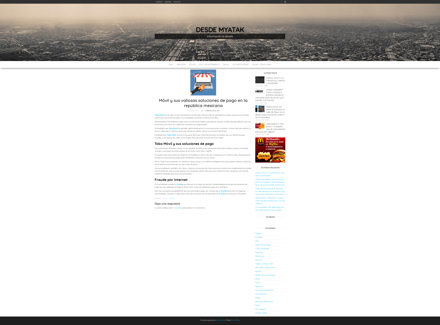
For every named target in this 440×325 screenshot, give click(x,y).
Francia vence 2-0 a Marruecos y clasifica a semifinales (275, 80)
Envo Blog (235, 320)
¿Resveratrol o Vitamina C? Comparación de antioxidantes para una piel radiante (270, 201)
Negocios (181, 64)
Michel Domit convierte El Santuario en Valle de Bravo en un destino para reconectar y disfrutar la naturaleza (270, 112)
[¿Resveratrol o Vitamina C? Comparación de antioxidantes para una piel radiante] (259, 126)
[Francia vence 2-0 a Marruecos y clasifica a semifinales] (259, 80)
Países (258, 298)
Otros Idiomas (261, 294)
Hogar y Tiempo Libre (261, 64)
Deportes (259, 252)
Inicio (171, 64)
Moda (257, 279)
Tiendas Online (261, 313)
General (168, 2)
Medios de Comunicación (265, 275)
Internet (159, 2)
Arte (257, 241)
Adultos (177, 2)
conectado (177, 208)
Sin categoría (260, 309)
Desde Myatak (220, 29)
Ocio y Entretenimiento (209, 64)
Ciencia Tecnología (262, 245)
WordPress (220, 320)
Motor (192, 64)
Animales (259, 237)
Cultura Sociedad (240, 64)
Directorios (259, 256)
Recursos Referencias (264, 301)
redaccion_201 (213, 111)
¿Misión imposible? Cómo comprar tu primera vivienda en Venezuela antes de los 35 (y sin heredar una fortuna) (269, 94)
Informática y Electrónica (265, 267)
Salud (226, 64)
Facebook (281, 2)
